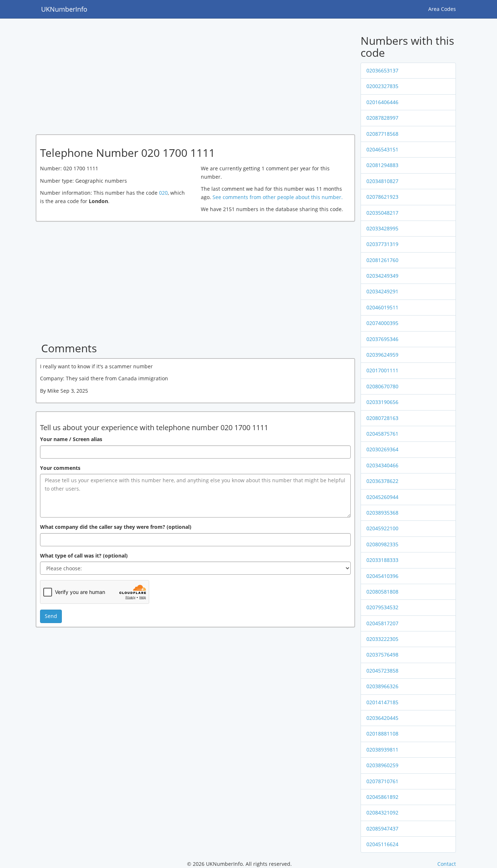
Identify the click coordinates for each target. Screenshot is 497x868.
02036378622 (382, 480)
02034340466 (382, 465)
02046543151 (382, 149)
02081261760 (382, 260)
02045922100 (382, 528)
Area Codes (442, 8)
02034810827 (382, 181)
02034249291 (382, 291)
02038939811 (382, 749)
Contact (446, 863)
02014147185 (382, 702)
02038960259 (382, 765)
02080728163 (382, 418)
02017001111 (382, 370)
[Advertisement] (173, 77)
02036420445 (382, 717)
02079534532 (382, 607)
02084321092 (382, 812)
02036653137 (382, 70)
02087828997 (382, 117)
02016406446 (382, 102)
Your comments (60, 467)
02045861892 (382, 796)
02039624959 (382, 354)
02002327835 (382, 86)
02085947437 (382, 828)
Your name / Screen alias (71, 439)
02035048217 (382, 212)
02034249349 (382, 275)
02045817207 (382, 623)
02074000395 (382, 323)
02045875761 (382, 433)
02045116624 (382, 844)
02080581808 (382, 591)
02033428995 (382, 228)
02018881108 (382, 733)
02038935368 (382, 512)
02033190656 (382, 402)
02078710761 (382, 781)
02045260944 (382, 497)
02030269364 (382, 449)
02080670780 (382, 386)
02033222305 (382, 638)
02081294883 (382, 165)
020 (163, 192)
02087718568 (382, 133)
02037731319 (382, 244)
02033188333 (382, 559)
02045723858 (382, 670)
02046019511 (382, 307)
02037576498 (382, 654)
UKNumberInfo (64, 9)
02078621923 (382, 196)
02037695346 (382, 339)
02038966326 (382, 686)
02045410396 (382, 575)
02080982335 (382, 544)
